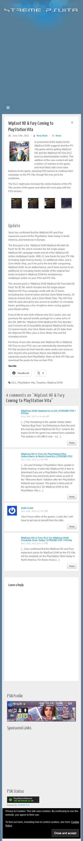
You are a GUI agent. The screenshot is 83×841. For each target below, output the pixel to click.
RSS (55, 103)
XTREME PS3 (23, 805)
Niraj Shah (42, 135)
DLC (14, 382)
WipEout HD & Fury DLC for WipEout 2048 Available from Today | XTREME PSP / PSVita (46, 539)
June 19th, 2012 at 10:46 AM (35, 416)
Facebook (27, 103)
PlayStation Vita (26, 382)
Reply (72, 443)
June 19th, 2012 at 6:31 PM (34, 543)
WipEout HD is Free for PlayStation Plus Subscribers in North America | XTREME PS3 (46, 455)
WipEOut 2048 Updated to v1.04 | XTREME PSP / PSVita (48, 412)
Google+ (38, 103)
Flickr (33, 103)
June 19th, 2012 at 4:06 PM (34, 459)
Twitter (44, 103)
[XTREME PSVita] (41, 8)
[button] (16, 205)
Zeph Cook (27, 508)
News (58, 135)
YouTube (49, 103)
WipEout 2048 (55, 382)
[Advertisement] (41, 56)
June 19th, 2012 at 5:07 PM (34, 511)
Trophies (41, 382)
